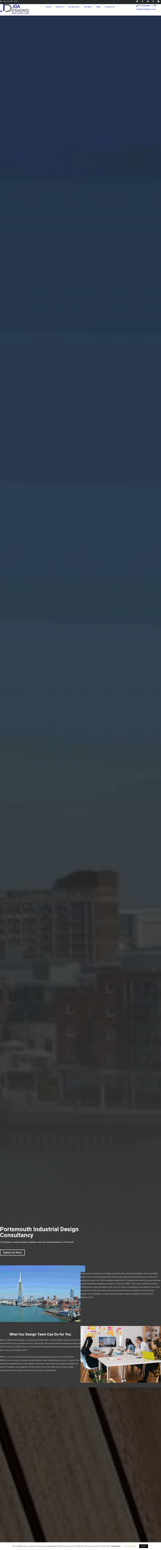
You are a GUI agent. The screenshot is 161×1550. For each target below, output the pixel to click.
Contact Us (110, 7)
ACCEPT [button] (144, 1546)
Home (48, 7)
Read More (116, 1546)
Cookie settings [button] (129, 1546)
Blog (98, 7)
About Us (60, 7)
